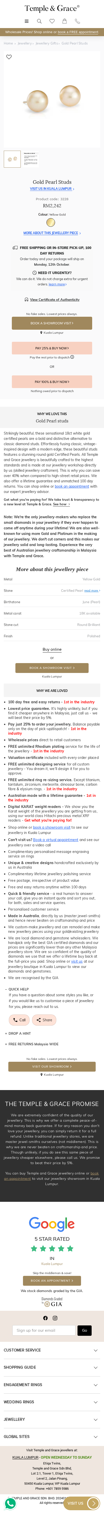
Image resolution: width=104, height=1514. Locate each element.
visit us (77, 961)
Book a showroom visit (51, 668)
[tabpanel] (52, 99)
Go (84, 1330)
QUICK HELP (19, 989)
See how (60, 504)
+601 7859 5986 (57, 1488)
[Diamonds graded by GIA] (52, 1303)
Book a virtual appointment (55, 840)
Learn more (57, 284)
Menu (26, 18)
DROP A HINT (20, 1033)
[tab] (12, 159)
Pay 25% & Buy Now (51, 348)
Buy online (52, 649)
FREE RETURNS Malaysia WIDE (34, 1044)
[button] (72, 357)
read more (91, 590)
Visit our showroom (50, 1067)
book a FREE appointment (78, 32)
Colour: (52, 214)
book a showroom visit (51, 827)
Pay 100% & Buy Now (51, 382)
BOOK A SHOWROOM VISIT (51, 323)
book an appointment (72, 486)
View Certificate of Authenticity (55, 300)
